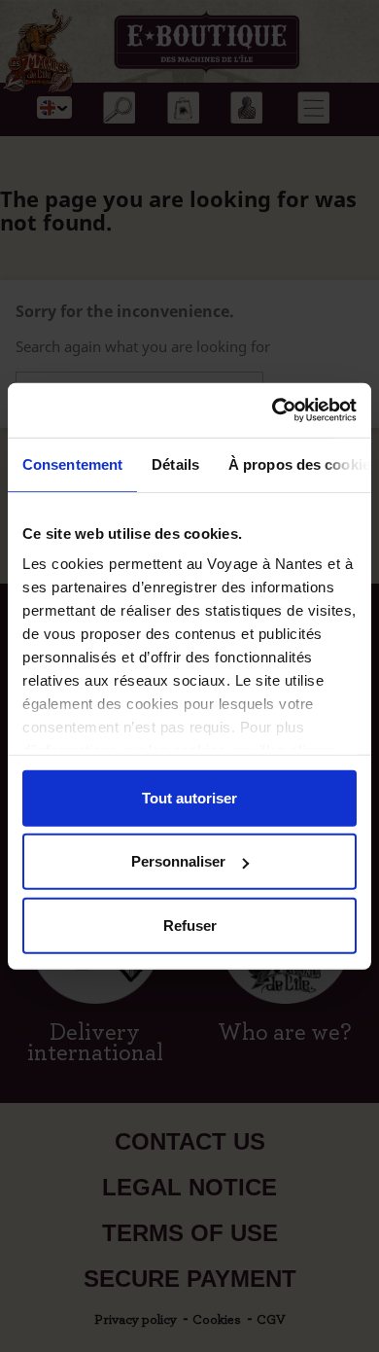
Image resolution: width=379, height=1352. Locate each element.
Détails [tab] (175, 463)
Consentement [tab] (72, 463)
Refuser (190, 924)
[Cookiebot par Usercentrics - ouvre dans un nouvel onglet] (273, 410)
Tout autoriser (189, 797)
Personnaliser (178, 861)
